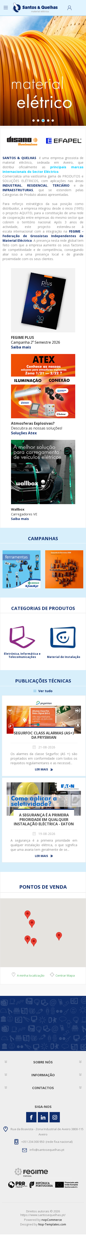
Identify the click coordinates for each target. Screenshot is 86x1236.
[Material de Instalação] (22, 637)
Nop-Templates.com (52, 1224)
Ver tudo (45, 691)
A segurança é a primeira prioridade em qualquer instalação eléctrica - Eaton (44, 819)
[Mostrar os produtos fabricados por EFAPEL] (63, 140)
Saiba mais (21, 347)
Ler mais (41, 769)
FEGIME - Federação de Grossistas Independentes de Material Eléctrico (43, 236)
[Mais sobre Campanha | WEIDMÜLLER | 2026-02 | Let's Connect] (64, 569)
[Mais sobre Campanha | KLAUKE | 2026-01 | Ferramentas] (22, 569)
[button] (27, 940)
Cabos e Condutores (63, 657)
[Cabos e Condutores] (63, 637)
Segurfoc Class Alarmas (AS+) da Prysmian (44, 735)
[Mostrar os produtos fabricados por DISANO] (22, 140)
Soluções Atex (24, 432)
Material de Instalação (22, 657)
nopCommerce (52, 1220)
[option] (22, 140)
